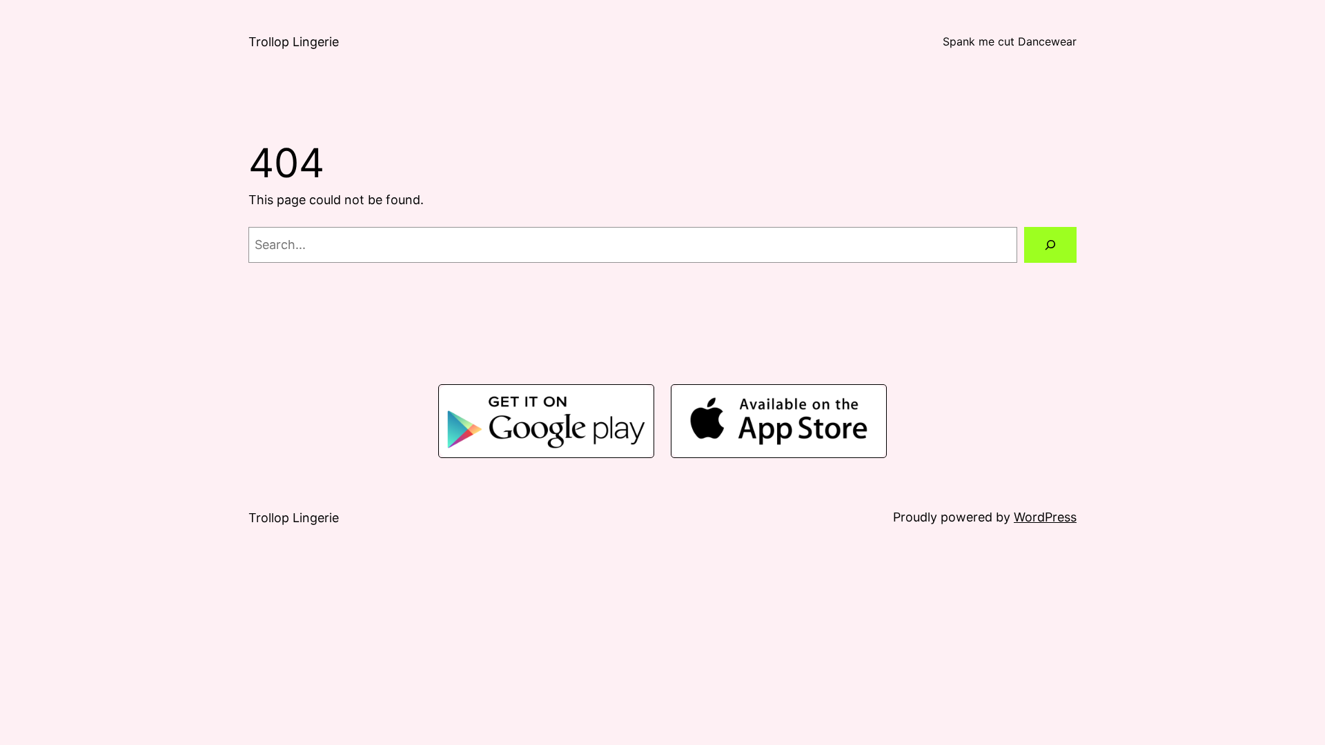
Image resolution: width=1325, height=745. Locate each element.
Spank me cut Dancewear (1010, 41)
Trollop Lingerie (293, 41)
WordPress (1045, 517)
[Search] (1050, 245)
